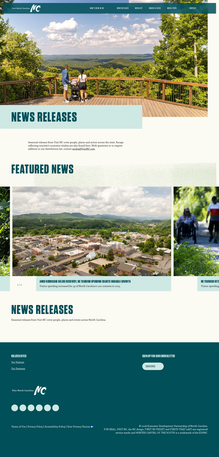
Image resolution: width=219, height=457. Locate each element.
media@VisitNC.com (83, 148)
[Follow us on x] (14, 407)
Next (25, 285)
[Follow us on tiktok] (55, 407)
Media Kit (139, 8)
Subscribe (151, 366)
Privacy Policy (35, 426)
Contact (193, 8)
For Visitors (17, 362)
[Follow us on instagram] (31, 407)
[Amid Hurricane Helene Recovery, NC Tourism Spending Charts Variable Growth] (91, 239)
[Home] (26, 8)
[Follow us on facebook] (23, 407)
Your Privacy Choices (78, 426)
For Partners (18, 368)
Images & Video (155, 8)
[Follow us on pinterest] (39, 407)
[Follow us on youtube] (47, 407)
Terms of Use (18, 426)
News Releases (123, 8)
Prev (13, 285)
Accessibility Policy (55, 426)
